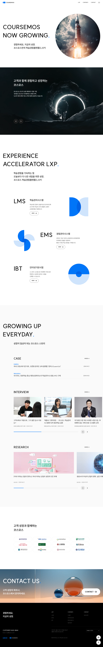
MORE (86, 358)
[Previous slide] (16, 121)
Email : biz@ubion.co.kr (8, 632)
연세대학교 (16, 364)
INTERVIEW (71, 618)
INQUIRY (86, 615)
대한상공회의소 (17, 373)
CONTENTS (85, 2)
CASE (69, 615)
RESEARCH (71, 620)
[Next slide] (21, 121)
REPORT (70, 623)
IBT (52, 620)
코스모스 (8, 2)
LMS (53, 615)
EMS (53, 618)
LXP (79, 2)
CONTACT (93, 2)
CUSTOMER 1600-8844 (10, 630)
